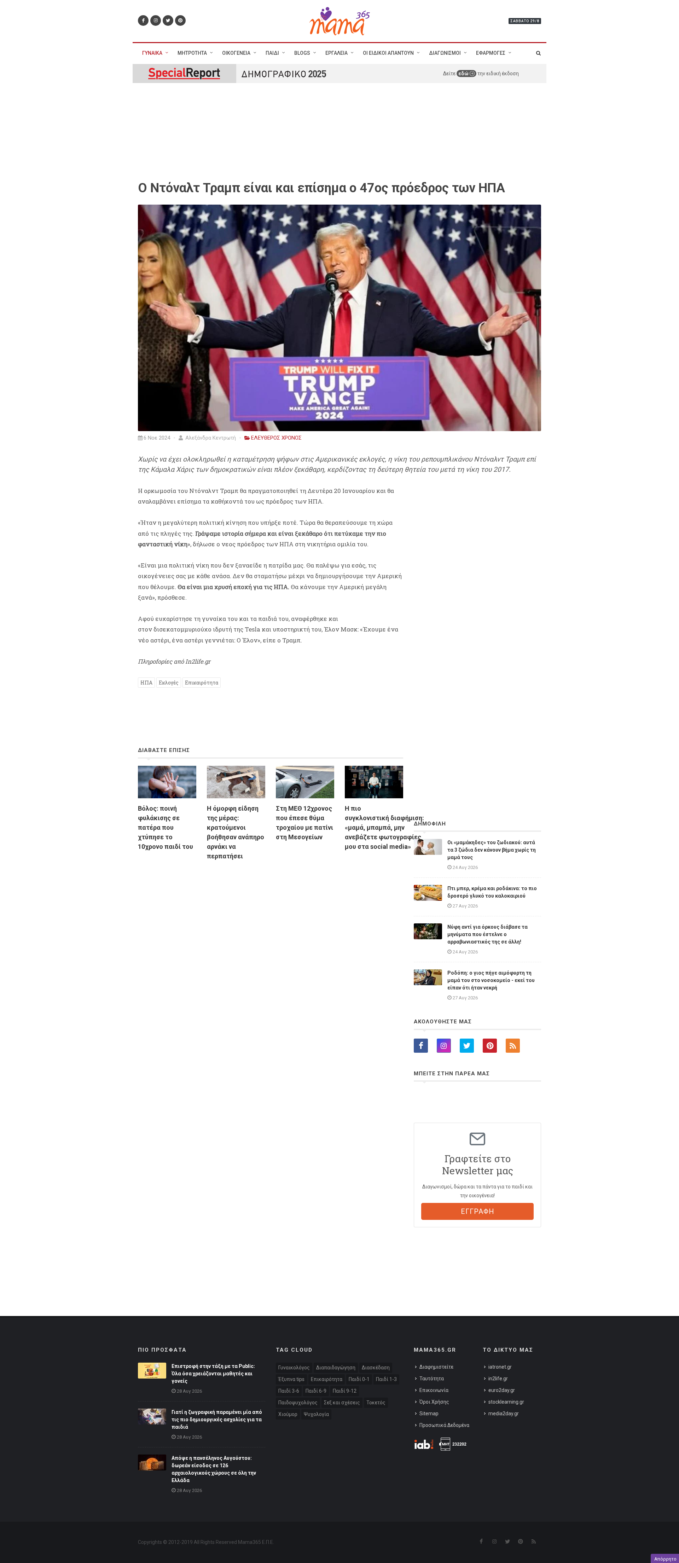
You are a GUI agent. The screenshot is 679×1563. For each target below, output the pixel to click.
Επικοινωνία (433, 1390)
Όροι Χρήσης (434, 1402)
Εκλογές (169, 682)
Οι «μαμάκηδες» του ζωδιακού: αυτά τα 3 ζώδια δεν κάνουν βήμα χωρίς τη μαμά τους (491, 850)
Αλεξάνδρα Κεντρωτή (210, 438)
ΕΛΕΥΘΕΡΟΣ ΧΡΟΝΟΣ (276, 438)
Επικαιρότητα (201, 682)
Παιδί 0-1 (359, 1379)
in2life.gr (498, 1378)
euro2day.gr (501, 1390)
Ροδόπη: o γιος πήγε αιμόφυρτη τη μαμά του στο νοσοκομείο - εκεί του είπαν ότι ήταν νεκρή (491, 980)
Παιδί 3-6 (288, 1391)
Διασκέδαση (376, 1367)
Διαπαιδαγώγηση (335, 1367)
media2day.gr (503, 1413)
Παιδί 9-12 (344, 1391)
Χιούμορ (287, 1414)
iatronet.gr (500, 1367)
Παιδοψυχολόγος (298, 1402)
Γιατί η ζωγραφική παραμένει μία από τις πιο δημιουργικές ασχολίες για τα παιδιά (217, 1419)
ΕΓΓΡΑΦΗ (477, 1211)
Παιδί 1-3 (386, 1379)
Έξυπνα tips (291, 1379)
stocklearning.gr (506, 1402)
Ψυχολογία (316, 1414)
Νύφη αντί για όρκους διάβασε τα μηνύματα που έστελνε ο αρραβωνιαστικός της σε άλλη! (487, 934)
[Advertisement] (270, 947)
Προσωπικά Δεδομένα (444, 1425)
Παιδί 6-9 (316, 1391)
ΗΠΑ (146, 682)
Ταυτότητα (431, 1378)
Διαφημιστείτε (436, 1367)
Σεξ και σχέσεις (342, 1402)
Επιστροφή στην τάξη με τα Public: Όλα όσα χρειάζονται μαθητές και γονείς (213, 1373)
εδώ (464, 73)
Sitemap (429, 1413)
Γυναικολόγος (294, 1367)
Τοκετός (375, 1402)
